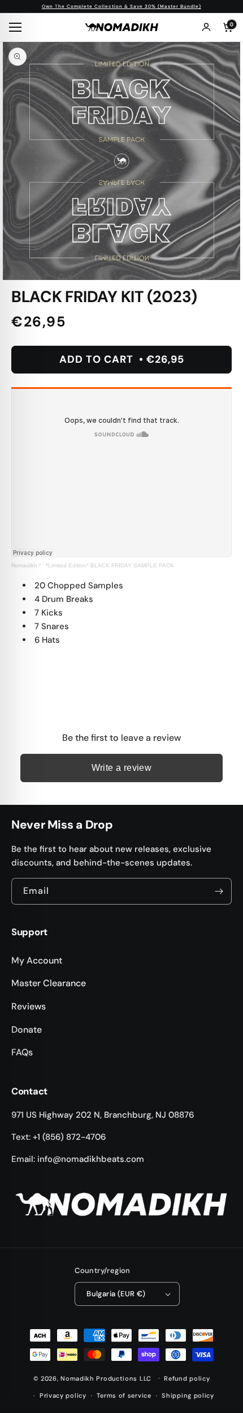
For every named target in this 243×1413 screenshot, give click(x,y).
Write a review (122, 768)
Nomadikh (77, 1378)
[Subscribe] (218, 891)
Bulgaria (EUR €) (115, 1294)
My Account (36, 960)
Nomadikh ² (26, 565)
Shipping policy (188, 1395)
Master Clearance (48, 983)
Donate (26, 1030)
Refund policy (187, 1378)
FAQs (22, 1052)
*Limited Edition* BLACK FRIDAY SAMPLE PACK (110, 565)
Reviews (28, 1006)
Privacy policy (63, 1395)
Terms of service (124, 1395)
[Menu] (17, 27)
